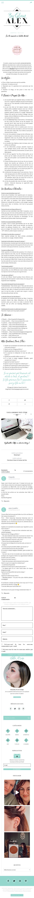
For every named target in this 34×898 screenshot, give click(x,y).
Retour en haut (15, 895)
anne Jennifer (13, 508)
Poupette (11, 477)
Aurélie (12, 68)
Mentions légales (27, 891)
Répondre (6, 501)
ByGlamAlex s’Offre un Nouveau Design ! (17, 443)
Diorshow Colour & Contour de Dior (17, 459)
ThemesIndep (11, 891)
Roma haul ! (17, 454)
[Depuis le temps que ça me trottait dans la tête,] (17, 818)
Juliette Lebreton (19, 891)
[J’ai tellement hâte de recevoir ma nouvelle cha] (17, 845)
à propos (17, 697)
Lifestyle (13, 32)
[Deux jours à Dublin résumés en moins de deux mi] (17, 792)
